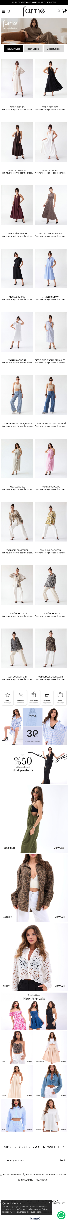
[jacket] (34, 887)
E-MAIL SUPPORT (57, 1173)
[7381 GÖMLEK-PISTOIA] (51, 520)
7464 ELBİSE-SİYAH (17, 295)
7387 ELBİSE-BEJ (17, 485)
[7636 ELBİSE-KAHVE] (17, 140)
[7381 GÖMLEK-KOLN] (51, 584)
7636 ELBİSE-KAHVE (17, 169)
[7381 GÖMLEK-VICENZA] (17, 520)
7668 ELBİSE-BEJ (17, 106)
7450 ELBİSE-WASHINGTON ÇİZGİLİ (51, 359)
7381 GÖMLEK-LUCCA (17, 612)
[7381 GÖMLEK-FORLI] (17, 647)
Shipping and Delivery (47, 1200)
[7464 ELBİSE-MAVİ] (51, 267)
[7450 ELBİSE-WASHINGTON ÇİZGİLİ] (51, 330)
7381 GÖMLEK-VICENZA (17, 549)
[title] (34, 30)
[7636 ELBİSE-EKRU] (51, 140)
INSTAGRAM (26, 1179)
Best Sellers (33, 47)
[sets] (17, 1114)
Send (62, 1159)
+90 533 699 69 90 (11, 1173)
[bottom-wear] (51, 1046)
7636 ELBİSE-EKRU (50, 169)
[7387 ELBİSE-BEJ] (17, 457)
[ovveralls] (34, 818)
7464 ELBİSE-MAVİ (50, 295)
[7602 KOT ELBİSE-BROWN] (51, 204)
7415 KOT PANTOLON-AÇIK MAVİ (17, 422)
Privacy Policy (57, 1202)
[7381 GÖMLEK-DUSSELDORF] (51, 647)
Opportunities (54, 47)
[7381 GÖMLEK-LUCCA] (17, 584)
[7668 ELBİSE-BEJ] (17, 77)
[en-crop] (17, 1046)
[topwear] (51, 1114)
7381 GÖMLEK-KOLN (50, 612)
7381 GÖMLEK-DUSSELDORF (50, 675)
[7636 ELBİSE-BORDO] (17, 204)
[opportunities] (34, 763)
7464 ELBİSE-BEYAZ (17, 359)
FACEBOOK (42, 1179)
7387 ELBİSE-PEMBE (50, 485)
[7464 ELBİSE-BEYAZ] (17, 330)
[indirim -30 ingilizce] (34, 725)
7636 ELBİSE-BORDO (17, 232)
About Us (11, 1200)
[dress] (17, 1080)
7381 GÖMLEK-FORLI (17, 675)
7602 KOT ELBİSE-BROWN (50, 232)
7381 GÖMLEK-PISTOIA (50, 549)
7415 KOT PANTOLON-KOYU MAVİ (50, 422)
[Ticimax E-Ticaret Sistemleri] (34, 1218)
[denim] (51, 1080)
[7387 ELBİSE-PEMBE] (51, 457)
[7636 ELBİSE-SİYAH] (51, 77)
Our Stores (26, 1200)
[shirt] (34, 956)
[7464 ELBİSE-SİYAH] (17, 267)
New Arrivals (13, 47)
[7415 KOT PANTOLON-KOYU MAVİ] (51, 394)
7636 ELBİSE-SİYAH (50, 106)
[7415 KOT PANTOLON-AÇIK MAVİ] (17, 394)
